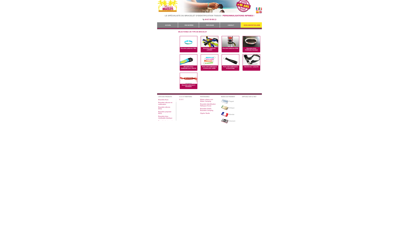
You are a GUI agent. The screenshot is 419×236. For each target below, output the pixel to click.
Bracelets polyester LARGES (209, 49)
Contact (231, 25)
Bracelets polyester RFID (230, 48)
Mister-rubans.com (206, 99)
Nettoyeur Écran (205, 106)
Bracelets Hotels (205, 108)
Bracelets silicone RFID (164, 108)
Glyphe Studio (205, 113)
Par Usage (210, 25)
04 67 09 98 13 (210, 19)
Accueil (168, 25)
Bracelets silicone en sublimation (165, 103)
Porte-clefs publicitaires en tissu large (230, 67)
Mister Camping (205, 101)
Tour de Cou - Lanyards (251, 67)
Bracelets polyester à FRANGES (188, 85)
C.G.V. (181, 99)
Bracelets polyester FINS (188, 48)
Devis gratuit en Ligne (252, 25)
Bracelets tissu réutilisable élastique (251, 49)
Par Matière (189, 25)
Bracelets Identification (208, 104)
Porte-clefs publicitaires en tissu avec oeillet (209, 67)
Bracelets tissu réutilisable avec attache (188, 67)
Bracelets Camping (206, 110)
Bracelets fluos (163, 100)
